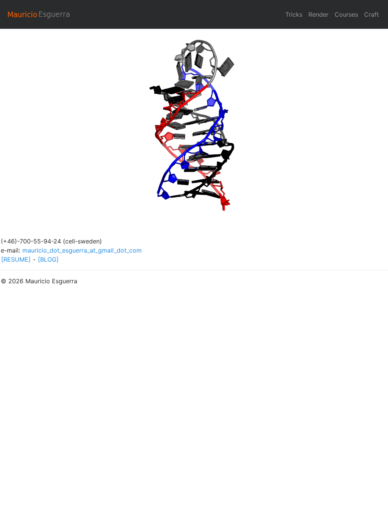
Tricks (293, 14)
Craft (371, 14)
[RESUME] (16, 259)
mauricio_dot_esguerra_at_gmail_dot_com (82, 250)
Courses (346, 14)
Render (318, 14)
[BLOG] (48, 259)
